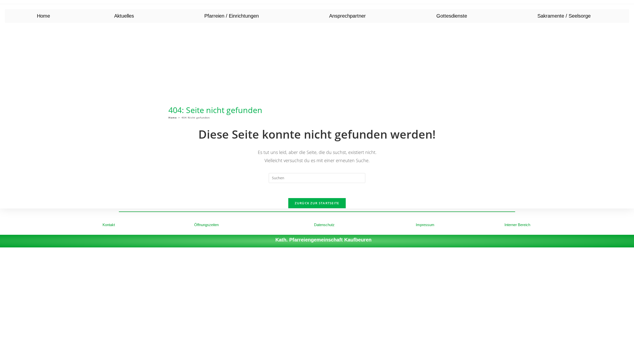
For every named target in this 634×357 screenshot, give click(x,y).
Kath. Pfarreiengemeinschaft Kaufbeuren (323, 239)
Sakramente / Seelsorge (564, 16)
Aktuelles (124, 16)
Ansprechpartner (347, 16)
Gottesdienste (451, 16)
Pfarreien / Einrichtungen (231, 16)
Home (43, 16)
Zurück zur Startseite (317, 203)
